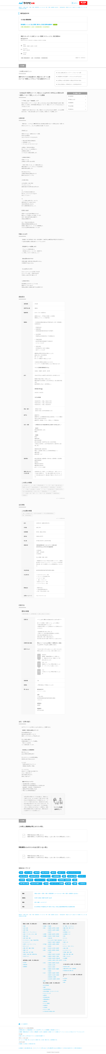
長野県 (57, 944)
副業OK (45, 995)
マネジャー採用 (47, 1009)
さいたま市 (51, 940)
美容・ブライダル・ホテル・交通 (30, 934)
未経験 (74, 883)
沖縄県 (54, 976)
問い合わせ (44, 1048)
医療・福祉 (26, 936)
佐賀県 (53, 972)
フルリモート (82, 876)
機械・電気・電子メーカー (69, 928)
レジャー (65, 940)
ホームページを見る (42, 691)
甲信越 (45, 944)
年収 (32, 1031)
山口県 (53, 964)
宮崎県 (57, 974)
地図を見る (40, 699)
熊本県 (50, 974)
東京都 (57, 936)
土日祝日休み (83, 883)
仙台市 (50, 897)
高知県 (50, 970)
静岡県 (53, 950)
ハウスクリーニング (40, 879)
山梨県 (53, 944)
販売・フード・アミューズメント (30, 932)
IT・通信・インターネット (69, 926)
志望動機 (47, 1029)
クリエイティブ (27, 942)
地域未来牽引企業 (34, 876)
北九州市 (50, 978)
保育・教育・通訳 (27, 938)
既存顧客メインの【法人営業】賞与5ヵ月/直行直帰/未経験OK (37, 24)
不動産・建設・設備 (67, 952)
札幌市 (50, 926)
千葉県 (53, 936)
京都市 (50, 960)
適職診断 (36, 1031)
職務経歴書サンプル (31, 1029)
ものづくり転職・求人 (36, 1039)
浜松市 (53, 954)
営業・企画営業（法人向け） (54, 7)
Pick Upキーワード (30, 1035)
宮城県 (43, 897)
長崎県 (57, 972)
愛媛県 (57, 968)
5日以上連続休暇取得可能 (62, 906)
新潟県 (50, 944)
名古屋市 (58, 954)
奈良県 (53, 958)
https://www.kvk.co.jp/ (41, 595)
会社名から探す (67, 966)
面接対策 (45, 1031)
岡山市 (50, 966)
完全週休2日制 (71, 906)
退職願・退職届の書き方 (24, 1031)
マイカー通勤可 (47, 1003)
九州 (44, 972)
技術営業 (22, 879)
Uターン (58, 1029)
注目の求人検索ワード (36, 883)
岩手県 (53, 928)
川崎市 (53, 942)
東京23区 (60, 940)
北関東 (45, 934)
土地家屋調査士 (56, 876)
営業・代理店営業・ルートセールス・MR (39, 7)
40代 (21, 872)
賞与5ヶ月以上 (52, 906)
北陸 (44, 948)
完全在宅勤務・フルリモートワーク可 (51, 991)
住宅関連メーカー (67, 932)
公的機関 (65, 958)
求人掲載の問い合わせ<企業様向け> (55, 1048)
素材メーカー (66, 930)
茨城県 (50, 934)
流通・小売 (66, 942)
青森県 (50, 928)
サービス (65, 938)
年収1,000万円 (45, 872)
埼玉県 (50, 936)
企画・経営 (26, 928)
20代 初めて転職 (72, 876)
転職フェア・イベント (60, 1031)
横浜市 (50, 942)
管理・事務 (26, 930)
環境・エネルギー (67, 956)
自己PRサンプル (40, 1029)
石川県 (35, 897)
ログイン (76, 3)
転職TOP (20, 7)
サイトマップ (37, 1048)
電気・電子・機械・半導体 (29, 948)
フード (65, 944)
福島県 (57, 930)
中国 (44, 962)
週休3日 (53, 872)
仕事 (41, 1031)
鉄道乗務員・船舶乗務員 (64, 879)
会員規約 (21, 1048)
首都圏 (45, 936)
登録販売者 (29, 879)
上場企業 (45, 1007)
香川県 (53, 968)
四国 (44, 968)
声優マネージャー (52, 879)
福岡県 (50, 972)
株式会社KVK (62, 7)
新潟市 (50, 946)
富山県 (50, 948)
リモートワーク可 (47, 993)
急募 (44, 987)
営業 (30, 7)
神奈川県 (50, 938)
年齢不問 (37, 872)
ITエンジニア (26, 946)
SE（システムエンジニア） (74, 872)
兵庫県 (50, 958)
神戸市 (60, 960)
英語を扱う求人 (32, 1043)
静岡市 (50, 954)
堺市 (57, 960)
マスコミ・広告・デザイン (69, 946)
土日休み (65, 978)
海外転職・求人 (54, 1039)
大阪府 (57, 956)
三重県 (50, 952)
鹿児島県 (50, 976)
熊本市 (58, 978)
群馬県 (57, 934)
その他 (65, 960)
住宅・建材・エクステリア (40, 902)
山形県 (53, 930)
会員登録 (83, 3)
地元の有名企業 (23, 876)
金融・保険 (66, 948)
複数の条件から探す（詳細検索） (70, 968)
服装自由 (45, 1001)
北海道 (39, 897)
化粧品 (74, 879)
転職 (20, 1035)
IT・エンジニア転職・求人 (24, 1039)
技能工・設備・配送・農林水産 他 (30, 954)
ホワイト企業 (29, 872)
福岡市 (54, 978)
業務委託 (25, 966)
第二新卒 (68, 883)
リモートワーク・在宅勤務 (57, 883)
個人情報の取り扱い (29, 1048)
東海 (44, 950)
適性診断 (52, 1029)
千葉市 (55, 940)
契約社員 (25, 964)
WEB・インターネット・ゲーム (30, 944)
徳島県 (50, 968)
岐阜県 (50, 950)
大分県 (53, 974)
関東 (64, 876)
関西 (44, 956)
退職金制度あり (47, 999)
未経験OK (46, 1005)
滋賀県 (50, 956)
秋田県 (50, 930)
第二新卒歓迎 (37, 906)
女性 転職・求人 (45, 1039)
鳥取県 (50, 962)
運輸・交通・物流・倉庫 (68, 954)
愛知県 (57, 950)
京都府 (53, 956)
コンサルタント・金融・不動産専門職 (31, 940)
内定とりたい (62, 872)
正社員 (46, 883)
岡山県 (57, 962)
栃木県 (46, 897)
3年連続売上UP (44, 906)
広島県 (50, 964)
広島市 (53, 966)
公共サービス (26, 956)
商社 (64, 936)
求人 (24, 1035)
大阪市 (53, 960)
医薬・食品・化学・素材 (28, 952)
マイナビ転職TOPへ (24, 1024)
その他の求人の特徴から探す (49, 1011)
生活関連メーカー (67, 934)
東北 (44, 928)
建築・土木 (26, 950)
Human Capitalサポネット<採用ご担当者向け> (73, 1048)
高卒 (64, 982)
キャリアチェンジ (46, 876)
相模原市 (58, 942)
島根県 (53, 962)
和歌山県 (58, 958)
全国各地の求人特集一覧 (68, 970)
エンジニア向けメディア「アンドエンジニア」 (76, 1031)
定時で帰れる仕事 (24, 883)
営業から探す (25, 7)
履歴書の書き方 (22, 1029)
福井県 (57, 948)
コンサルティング (67, 950)
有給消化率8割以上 (47, 989)
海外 (44, 980)
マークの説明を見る (61, 498)
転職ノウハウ (51, 1031)
